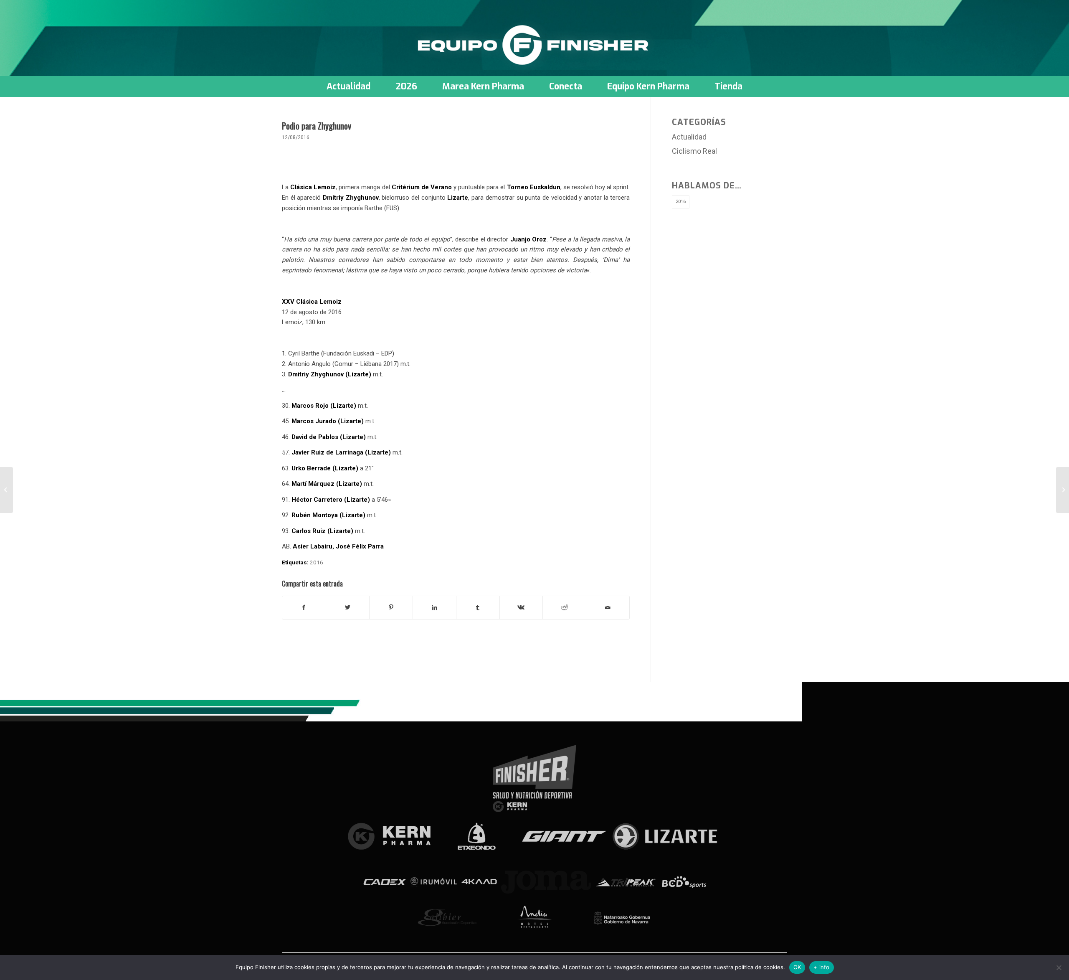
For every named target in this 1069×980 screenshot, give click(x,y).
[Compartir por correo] (607, 607)
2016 (316, 562)
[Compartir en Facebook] (304, 607)
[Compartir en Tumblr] (477, 607)
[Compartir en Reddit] (564, 607)
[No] (1058, 967)
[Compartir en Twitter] (347, 607)
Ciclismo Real (694, 151)
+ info (821, 967)
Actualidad (689, 136)
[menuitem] (348, 86)
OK (797, 967)
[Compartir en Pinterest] (391, 607)
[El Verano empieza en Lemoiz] (6, 490)
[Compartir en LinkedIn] (434, 607)
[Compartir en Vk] (521, 607)
